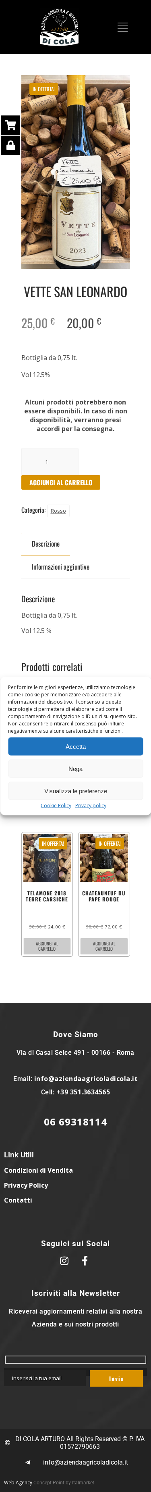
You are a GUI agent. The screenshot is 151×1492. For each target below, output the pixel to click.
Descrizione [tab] (46, 544)
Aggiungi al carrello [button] (47, 946)
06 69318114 (75, 1121)
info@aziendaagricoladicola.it (86, 1078)
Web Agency (18, 1482)
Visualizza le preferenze (75, 790)
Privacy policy (90, 805)
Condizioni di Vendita (38, 1170)
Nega (75, 768)
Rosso (58, 510)
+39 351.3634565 (83, 1092)
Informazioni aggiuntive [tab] (60, 567)
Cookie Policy (56, 805)
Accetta (76, 746)
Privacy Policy (26, 1185)
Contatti (18, 1200)
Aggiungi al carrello (60, 482)
